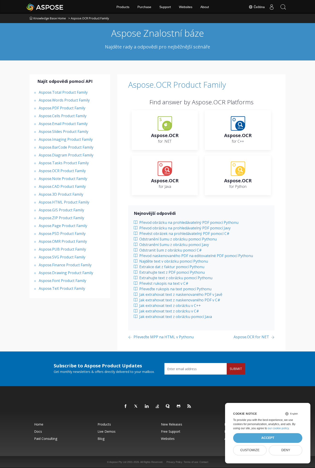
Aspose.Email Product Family (63, 123)
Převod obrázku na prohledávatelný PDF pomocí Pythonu (188, 222)
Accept (267, 438)
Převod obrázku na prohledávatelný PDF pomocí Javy (184, 228)
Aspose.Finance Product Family (65, 264)
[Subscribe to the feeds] (189, 406)
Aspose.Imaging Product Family (66, 139)
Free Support (170, 431)
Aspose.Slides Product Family (63, 131)
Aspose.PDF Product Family (62, 107)
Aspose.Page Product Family (63, 225)
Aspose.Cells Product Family (62, 115)
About (204, 7)
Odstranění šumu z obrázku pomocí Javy (173, 244)
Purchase (144, 7)
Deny (285, 450)
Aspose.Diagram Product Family (66, 154)
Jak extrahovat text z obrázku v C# (168, 311)
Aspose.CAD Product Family (62, 186)
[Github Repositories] (179, 406)
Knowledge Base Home (49, 18)
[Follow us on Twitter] (136, 406)
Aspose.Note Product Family (63, 178)
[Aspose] (45, 7)
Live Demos (107, 431)
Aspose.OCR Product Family (62, 170)
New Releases (171, 424)
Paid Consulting (45, 438)
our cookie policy (278, 428)
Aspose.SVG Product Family (62, 256)
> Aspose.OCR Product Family (88, 18)
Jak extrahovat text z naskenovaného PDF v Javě (180, 294)
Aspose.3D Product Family (61, 194)
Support (165, 7)
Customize (249, 450)
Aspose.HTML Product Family (64, 201)
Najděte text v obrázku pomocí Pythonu (173, 261)
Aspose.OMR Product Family (63, 241)
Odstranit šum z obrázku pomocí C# (170, 250)
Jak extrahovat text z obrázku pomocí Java (175, 316)
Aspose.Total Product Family (63, 92)
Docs (38, 431)
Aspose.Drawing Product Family (66, 272)
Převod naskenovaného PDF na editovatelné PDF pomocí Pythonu (195, 255)
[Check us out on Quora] (168, 406)
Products (122, 7)
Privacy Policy (174, 462)
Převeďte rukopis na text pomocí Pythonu (174, 288)
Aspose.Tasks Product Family (64, 162)
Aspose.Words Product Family (64, 99)
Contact (203, 462)
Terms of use (191, 462)
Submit (236, 368)
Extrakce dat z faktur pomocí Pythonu (171, 266)
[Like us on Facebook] (126, 406)
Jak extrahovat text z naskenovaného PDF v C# (179, 300)
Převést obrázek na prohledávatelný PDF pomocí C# (183, 233)
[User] (271, 7)
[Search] (283, 7)
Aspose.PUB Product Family (62, 249)
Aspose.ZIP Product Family (61, 217)
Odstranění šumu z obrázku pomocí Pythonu (177, 239)
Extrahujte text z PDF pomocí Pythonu (171, 272)
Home (38, 424)
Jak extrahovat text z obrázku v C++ (169, 305)
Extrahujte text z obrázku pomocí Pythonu (175, 277)
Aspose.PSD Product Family (62, 233)
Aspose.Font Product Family (62, 280)
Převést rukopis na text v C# (163, 283)
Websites (185, 7)
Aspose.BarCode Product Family (66, 147)
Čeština (259, 7)
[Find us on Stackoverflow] (157, 406)
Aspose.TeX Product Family (62, 288)
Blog (101, 438)
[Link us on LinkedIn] (147, 406)
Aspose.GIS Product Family (61, 209)
